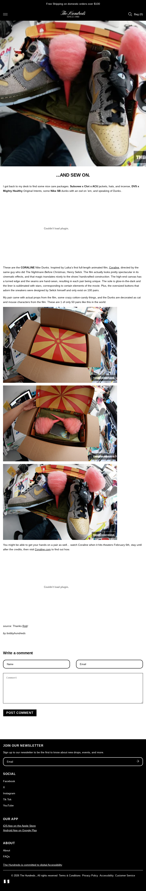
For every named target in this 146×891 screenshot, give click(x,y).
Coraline (114, 267)
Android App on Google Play (20, 830)
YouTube (8, 805)
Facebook (9, 781)
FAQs (6, 856)
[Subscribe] (138, 761)
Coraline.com (43, 549)
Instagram (9, 793)
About (6, 850)
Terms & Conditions (70, 875)
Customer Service (125, 875)
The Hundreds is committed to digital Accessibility (32, 864)
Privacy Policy (90, 875)
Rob (24, 626)
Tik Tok (7, 799)
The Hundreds (27, 875)
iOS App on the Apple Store (19, 825)
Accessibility (107, 875)
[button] (5, 14)
